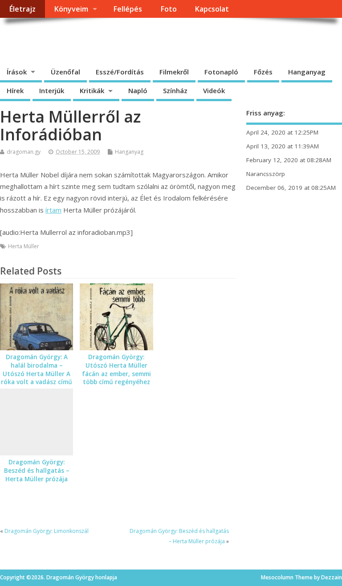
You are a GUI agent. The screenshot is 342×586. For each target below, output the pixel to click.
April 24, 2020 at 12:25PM (282, 132)
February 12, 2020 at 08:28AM (288, 160)
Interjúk (51, 90)
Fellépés (127, 9)
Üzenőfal (65, 71)
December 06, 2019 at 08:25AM (291, 188)
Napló (137, 90)
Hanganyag (307, 71)
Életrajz (22, 9)
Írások (17, 71)
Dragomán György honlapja (100, 38)
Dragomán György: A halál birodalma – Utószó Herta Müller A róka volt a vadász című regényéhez (36, 374)
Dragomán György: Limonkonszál (46, 531)
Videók (214, 90)
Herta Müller (23, 246)
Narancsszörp (265, 174)
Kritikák (92, 90)
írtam (53, 209)
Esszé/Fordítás (120, 71)
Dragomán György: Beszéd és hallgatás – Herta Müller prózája (36, 470)
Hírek (15, 90)
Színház (175, 90)
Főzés (263, 71)
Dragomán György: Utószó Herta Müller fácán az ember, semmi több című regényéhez (116, 369)
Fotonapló (221, 71)
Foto (168, 9)
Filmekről (174, 71)
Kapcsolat (212, 9)
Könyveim (71, 9)
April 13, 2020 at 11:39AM (282, 146)
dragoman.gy (24, 152)
